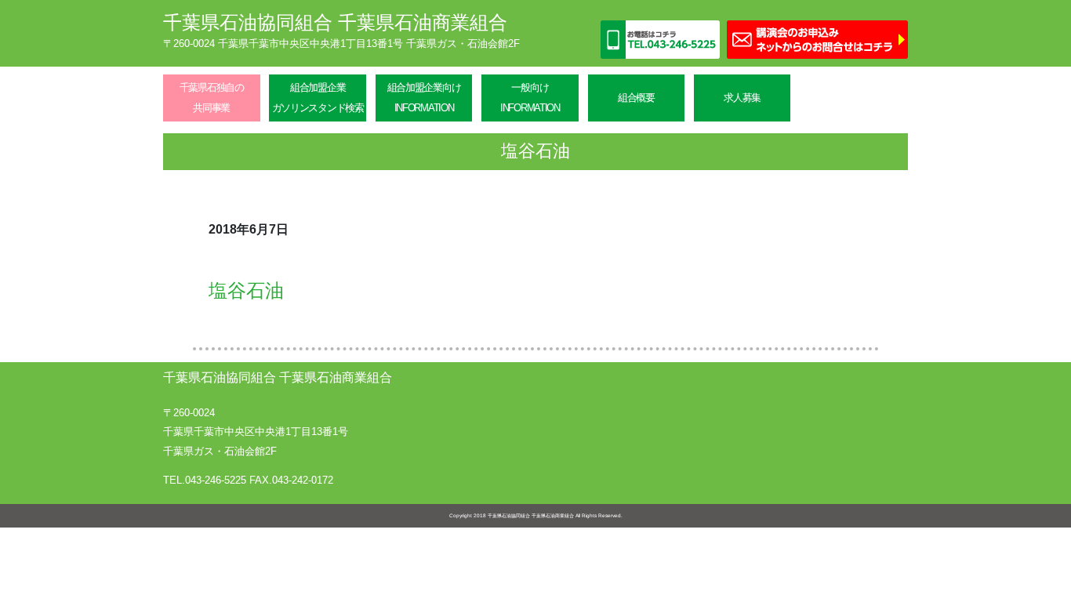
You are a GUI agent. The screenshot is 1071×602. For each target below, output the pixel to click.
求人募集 (742, 97)
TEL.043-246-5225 (204, 480)
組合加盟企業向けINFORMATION (424, 98)
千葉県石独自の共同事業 (212, 98)
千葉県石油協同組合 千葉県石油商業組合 (335, 22)
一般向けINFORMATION (530, 98)
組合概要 (636, 97)
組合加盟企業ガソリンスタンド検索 (318, 98)
